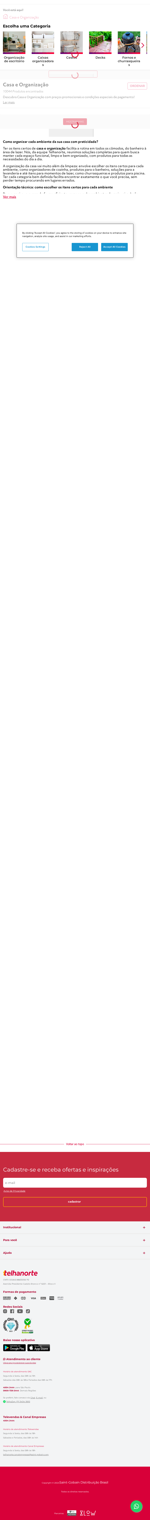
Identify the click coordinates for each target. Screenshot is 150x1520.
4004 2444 (8, 1387)
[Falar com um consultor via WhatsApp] (136, 1506)
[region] (75, 240)
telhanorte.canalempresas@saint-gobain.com (26, 1454)
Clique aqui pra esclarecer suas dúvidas (19, 1363)
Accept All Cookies (114, 246)
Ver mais (9, 197)
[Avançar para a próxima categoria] (142, 45)
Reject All (85, 246)
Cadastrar (74, 1201)
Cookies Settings (35, 246)
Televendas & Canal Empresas (24, 1417)
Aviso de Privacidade (14, 1191)
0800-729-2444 (11, 1391)
